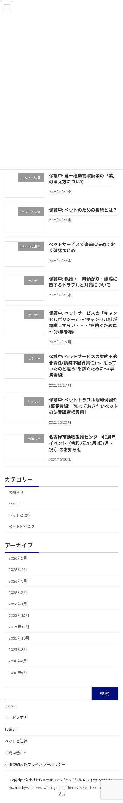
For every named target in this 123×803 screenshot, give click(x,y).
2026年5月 (18, 558)
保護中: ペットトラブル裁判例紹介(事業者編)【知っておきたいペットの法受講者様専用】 (83, 406)
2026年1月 (18, 604)
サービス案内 (16, 717)
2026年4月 (18, 569)
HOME (10, 706)
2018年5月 (18, 672)
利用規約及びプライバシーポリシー (35, 764)
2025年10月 (19, 638)
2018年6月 (18, 661)
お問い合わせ (16, 752)
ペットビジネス (22, 526)
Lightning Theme (64, 788)
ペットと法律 (20, 515)
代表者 (10, 729)
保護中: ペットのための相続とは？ (83, 209)
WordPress (34, 788)
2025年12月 (19, 615)
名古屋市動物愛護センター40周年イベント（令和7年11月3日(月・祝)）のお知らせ (82, 443)
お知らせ (16, 492)
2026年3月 (18, 581)
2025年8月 (18, 650)
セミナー (16, 504)
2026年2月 (18, 592)
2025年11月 (19, 626)
